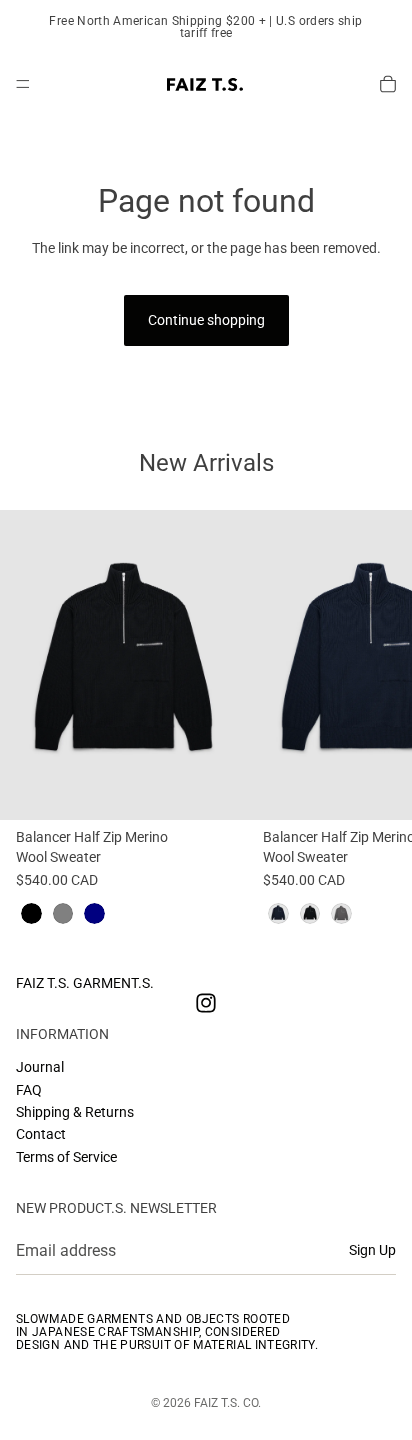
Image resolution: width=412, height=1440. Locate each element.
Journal (40, 1067)
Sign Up (372, 1251)
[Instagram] (206, 1003)
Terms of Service (66, 1157)
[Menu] (23, 84)
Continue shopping (206, 320)
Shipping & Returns (75, 1112)
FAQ (29, 1090)
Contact (41, 1134)
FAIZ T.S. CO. (227, 1403)
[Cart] (388, 84)
